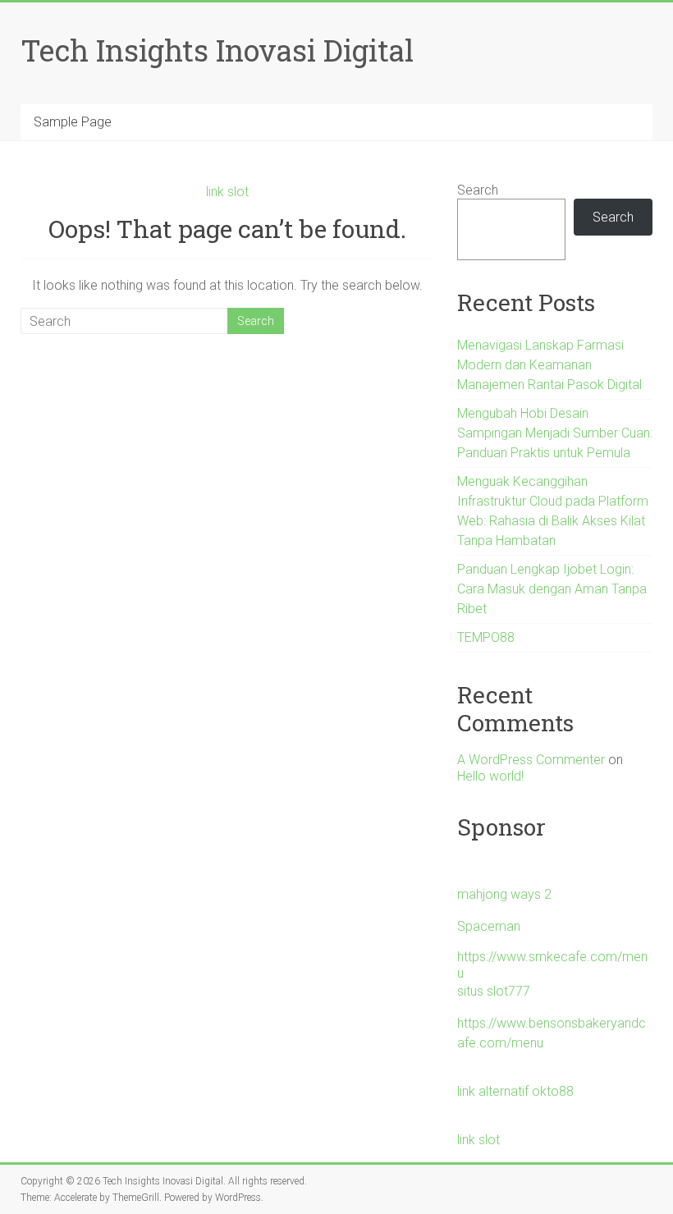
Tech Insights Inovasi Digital (217, 50)
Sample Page (73, 122)
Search (477, 190)
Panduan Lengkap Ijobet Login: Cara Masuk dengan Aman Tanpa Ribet (552, 588)
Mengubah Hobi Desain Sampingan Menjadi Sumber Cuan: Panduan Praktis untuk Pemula (554, 432)
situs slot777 (493, 991)
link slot (227, 191)
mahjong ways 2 (504, 894)
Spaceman (488, 926)
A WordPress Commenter (531, 759)
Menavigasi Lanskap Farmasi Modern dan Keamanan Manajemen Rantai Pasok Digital (549, 364)
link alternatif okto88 (515, 1091)
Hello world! (490, 776)
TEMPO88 (486, 637)
